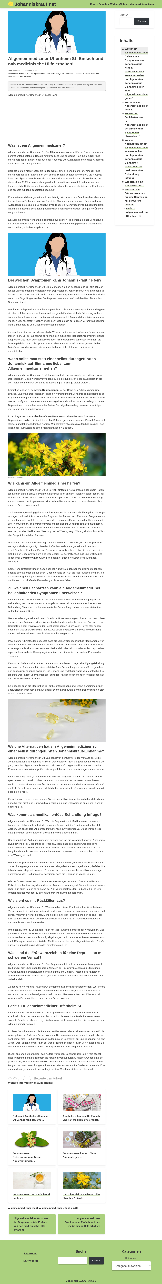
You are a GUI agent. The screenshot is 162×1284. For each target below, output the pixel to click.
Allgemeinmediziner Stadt (43, 74)
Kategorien (131, 1258)
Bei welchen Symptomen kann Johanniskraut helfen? (135, 62)
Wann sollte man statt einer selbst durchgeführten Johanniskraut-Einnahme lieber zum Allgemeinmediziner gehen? (136, 85)
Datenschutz (30, 1260)
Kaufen (94, 4)
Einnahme (104, 4)
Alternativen (147, 4)
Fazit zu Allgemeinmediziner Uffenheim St (137, 212)
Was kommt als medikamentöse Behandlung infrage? (134, 172)
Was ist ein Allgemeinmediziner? (137, 50)
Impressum (30, 1253)
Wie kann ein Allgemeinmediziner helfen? (136, 106)
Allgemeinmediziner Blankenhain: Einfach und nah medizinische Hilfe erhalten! (82, 1222)
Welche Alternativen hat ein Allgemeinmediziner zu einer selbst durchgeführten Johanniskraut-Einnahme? (136, 151)
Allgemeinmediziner (61, 152)
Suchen (124, 15)
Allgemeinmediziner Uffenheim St (58, 1208)
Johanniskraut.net (35, 4)
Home (21, 74)
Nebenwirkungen (130, 4)
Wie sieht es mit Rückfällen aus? (134, 183)
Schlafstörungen (30, 557)
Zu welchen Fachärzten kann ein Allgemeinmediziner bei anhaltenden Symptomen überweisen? (136, 125)
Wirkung (115, 4)
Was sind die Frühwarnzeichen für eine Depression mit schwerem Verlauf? (136, 197)
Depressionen (50, 390)
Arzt (28, 74)
